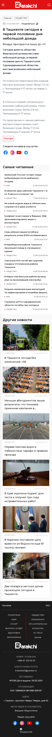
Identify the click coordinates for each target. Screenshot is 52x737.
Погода (8, 138)
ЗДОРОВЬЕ (14, 633)
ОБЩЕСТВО (21, 18)
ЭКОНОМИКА (14, 637)
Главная (7, 18)
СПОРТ (14, 624)
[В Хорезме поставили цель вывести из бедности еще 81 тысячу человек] (26, 519)
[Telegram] (26, 152)
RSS (48, 605)
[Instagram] (12, 152)
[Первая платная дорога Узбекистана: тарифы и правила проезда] (26, 426)
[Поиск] (49, 4)
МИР (14, 619)
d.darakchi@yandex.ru (26, 670)
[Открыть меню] (3, 5)
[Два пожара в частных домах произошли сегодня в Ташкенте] (26, 566)
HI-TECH (37, 633)
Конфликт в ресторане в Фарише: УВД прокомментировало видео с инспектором (25, 219)
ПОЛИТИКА (14, 615)
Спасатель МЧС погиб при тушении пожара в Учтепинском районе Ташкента (23, 264)
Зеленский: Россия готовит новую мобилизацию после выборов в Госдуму (23, 178)
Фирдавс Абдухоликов (26, 710)
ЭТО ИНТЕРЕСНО (38, 624)
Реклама (6, 605)
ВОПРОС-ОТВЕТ (14, 628)
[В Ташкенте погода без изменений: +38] (26, 337)
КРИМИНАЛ (37, 619)
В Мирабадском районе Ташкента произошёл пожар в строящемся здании (23, 248)
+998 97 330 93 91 (26, 660)
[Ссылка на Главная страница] (26, 5)
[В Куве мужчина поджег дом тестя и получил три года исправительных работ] (26, 473)
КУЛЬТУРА (38, 628)
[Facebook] (5, 152)
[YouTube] (19, 152)
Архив (38, 637)
